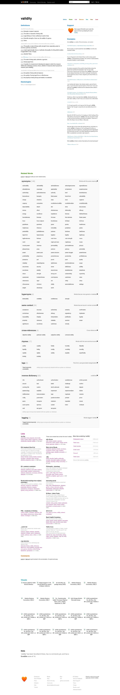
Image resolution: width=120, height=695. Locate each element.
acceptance (25, 309)
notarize (81, 394)
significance (26, 324)
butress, (54, 450)
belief (52, 383)
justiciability (25, 231)
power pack (40, 252)
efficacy (81, 210)
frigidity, (56, 458)
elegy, (54, 472)
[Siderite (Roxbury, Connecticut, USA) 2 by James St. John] (28, 599)
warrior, (32, 533)
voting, (52, 503)
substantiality (68, 273)
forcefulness (54, 221)
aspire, (53, 452)
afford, (51, 522)
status (32, 460)
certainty (67, 309)
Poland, (59, 504)
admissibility (40, 185)
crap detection (25, 541)
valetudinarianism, (56, 485)
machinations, (35, 485)
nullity (24, 397)
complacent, (49, 450)
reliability (25, 263)
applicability (54, 189)
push (66, 259)
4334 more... (58, 523)
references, (36, 546)
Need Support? (76, 680)
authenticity (25, 192)
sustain (53, 404)
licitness (39, 238)
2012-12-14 (49, 511)
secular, (65, 442)
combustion (62, 452)
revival (81, 401)
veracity (67, 324)
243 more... (35, 515)
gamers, (26, 549)
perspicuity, (32, 438)
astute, (54, 442)
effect (38, 210)
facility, (22, 439)
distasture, (63, 485)
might (38, 242)
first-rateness (68, 217)
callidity (34, 441)
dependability (26, 207)
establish (39, 390)
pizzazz (81, 245)
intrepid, (62, 442)
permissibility (54, 245)
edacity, (30, 439)
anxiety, (56, 520)
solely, (33, 458)
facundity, (52, 458)
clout (66, 200)
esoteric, (55, 441)
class (52, 200)
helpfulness (25, 228)
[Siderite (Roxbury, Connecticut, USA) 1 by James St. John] (44, 599)
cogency (25, 203)
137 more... (63, 444)
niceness (39, 245)
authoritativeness (41, 192)
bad (38, 383)
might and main (55, 242)
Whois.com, (24, 547)
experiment (54, 390)
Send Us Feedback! (77, 678)
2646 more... (39, 490)
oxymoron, (59, 441)
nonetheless (49, 514)
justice (81, 228)
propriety (25, 320)
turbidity (39, 356)
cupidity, (26, 439)
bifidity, (48, 458)
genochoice (30, 550)
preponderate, (49, 488)
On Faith (69, 102)
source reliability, (31, 547)
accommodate (49, 523)
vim (52, 280)
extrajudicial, (49, 506)
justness (53, 231)
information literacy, (25, 546)
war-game (53, 408)
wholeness (39, 288)
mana (80, 238)
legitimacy (81, 235)
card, (47, 504)
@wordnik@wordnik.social (53, 685)
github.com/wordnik (64, 680)
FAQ (35, 685)
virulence (39, 284)
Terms (74, 683)
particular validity (41, 335)
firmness (53, 217)
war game (39, 408)
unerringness (54, 277)
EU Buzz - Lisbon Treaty (53, 493)
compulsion (40, 203)
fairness (67, 214)
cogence (81, 200)
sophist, (27, 512)
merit (24, 242)
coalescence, (37, 533)
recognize (39, 401)
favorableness (26, 217)
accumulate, (34, 469)
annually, (58, 522)
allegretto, (61, 488)
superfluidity (82, 353)
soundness (25, 270)
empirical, (39, 457)
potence (53, 249)
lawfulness (82, 231)
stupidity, (48, 461)
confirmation (82, 309)
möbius (35, 535)
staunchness (54, 270)
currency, (31, 457)
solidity (81, 266)
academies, (28, 469)
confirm (81, 383)
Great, (55, 504)
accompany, (35, 473)
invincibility (53, 228)
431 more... (49, 453)
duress (24, 210)
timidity (24, 356)
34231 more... (56, 538)
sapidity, (58, 460)
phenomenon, (31, 514)
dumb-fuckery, (59, 535)
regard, (58, 476)
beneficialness (83, 192)
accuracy (39, 309)
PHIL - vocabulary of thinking (29, 511)
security (39, 266)
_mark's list (24, 527)
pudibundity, (61, 458)
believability (25, 298)
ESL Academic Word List (28, 447)
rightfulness (54, 263)
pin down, (54, 512)
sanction (67, 320)
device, (22, 457)
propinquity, (23, 438)
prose (61, 476)
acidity (24, 346)
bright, (40, 514)
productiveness (55, 256)
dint (52, 207)
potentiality (82, 249)
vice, (47, 512)
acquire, (52, 520)
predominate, (56, 488)
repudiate (67, 401)
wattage (81, 284)
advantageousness (70, 185)
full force (81, 221)
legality (67, 235)
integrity (39, 317)
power (24, 252)
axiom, (31, 535)
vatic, (47, 441)
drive (66, 207)
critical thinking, (36, 549)
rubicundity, (53, 460)
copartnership (49, 490)
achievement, (29, 473)
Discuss (81, 19)
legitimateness (26, 238)
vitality (52, 284)
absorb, (48, 522)
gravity (67, 224)
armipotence (68, 189)
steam (24, 273)
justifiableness (40, 231)
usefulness (68, 277)
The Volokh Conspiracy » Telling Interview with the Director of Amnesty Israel (82, 79)
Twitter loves (49, 527)
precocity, (29, 441)
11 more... (37, 550)
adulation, (61, 450)
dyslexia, (23, 490)
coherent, (63, 512)
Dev (61, 676)
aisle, (54, 522)
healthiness (82, 224)
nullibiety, (40, 439)
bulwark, (59, 449)
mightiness (68, 242)
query (24, 401)
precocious (31, 490)
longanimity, (35, 439)
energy (24, 214)
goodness (39, 224)
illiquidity (81, 346)
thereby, (35, 457)
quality (81, 259)
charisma (39, 200)
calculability (82, 196)
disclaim (67, 387)
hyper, (54, 535)
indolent (57, 444)
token (66, 404)
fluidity (52, 346)
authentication (54, 380)
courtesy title (26, 387)
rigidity (38, 353)
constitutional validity (56, 203)
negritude (67, 394)
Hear (91, 19)
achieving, (40, 473)
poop (38, 249)
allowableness (26, 189)
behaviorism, (24, 550)
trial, (41, 512)
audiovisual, (64, 503)
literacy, (37, 514)
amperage (39, 189)
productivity (68, 256)
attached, (23, 460)
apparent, (60, 520)
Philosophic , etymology (53, 466)
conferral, (48, 503)
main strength (68, 238)
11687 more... (58, 490)
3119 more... (30, 474)
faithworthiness (83, 214)
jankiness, (27, 535)
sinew (52, 266)
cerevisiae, (37, 531)
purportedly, (24, 487)
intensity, (26, 457)
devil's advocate (55, 387)
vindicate (81, 404)
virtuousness (26, 284)
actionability (26, 185)
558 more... (39, 460)
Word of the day (41, 2)
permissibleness (69, 245)
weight (24, 288)
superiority (82, 273)
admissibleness (55, 185)
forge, (57, 450)
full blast (67, 221)
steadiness (82, 270)
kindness (67, 231)
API (61, 678)
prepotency (40, 256)
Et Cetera (75, 676)
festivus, (51, 441)
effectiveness (54, 210)
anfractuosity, (24, 441)
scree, (50, 485)
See (87, 19)
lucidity (52, 349)
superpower (26, 277)
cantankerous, (24, 489)
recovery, (37, 458)
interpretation (54, 317)
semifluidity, (63, 460)
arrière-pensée (83, 380)
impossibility (26, 317)
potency (67, 249)
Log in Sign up (95, 2)
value (80, 277)
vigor (38, 280)
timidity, (58, 461)
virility (66, 280)
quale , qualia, (49, 472)
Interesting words (51, 480)
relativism (53, 401)
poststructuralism (55, 397)
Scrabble (24, 656)
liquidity (24, 349)
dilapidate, (48, 476)
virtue (80, 280)
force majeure (40, 221)
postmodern (40, 397)
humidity (67, 346)
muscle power (26, 245)
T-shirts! (36, 687)
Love (96, 19)
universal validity (69, 335)
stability (39, 270)
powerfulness (82, 252)
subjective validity (55, 335)
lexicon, (61, 472)
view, (22, 514)
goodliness (25, 224)
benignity (39, 196)
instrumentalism (41, 394)
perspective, (28, 460)
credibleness (54, 298)
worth (52, 288)
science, (23, 515)
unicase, (52, 487)
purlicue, (61, 474)
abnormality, (38, 438)
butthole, (48, 535)
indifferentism (26, 394)
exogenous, (29, 485)
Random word (51, 2)
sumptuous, (29, 487)
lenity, (27, 438)
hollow (81, 390)
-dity (47, 457)
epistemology (26, 390)
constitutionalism (69, 203)
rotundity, (48, 460)
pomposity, (37, 547)
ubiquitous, (23, 533)
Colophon (36, 683)
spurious (39, 404)
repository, (54, 449)
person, (56, 503)
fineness (39, 217)
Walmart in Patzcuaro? (72, 144)
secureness (25, 266)
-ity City (23, 436)
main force (53, 238)
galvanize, (52, 444)
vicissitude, (49, 449)
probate (67, 397)
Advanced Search (77, 689)
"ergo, (60, 536)
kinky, (65, 536)
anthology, (48, 452)
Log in (22, 176)
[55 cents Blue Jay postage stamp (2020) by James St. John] (60, 583)
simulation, (23, 458)
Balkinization (70, 112)
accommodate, (24, 471)
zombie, (23, 535)
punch (52, 259)
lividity (38, 349)
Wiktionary (25, 57)
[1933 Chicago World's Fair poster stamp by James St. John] (75, 599)
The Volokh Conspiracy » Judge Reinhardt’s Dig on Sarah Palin (80, 45)
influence (39, 228)
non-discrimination (56, 506)
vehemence (26, 280)
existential (48, 538)
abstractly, (23, 469)
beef (66, 192)
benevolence (26, 196)
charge (24, 200)
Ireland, (60, 503)
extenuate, (57, 487)
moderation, (32, 512)
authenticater (40, 380)
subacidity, (53, 461)
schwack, (28, 533)
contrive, (57, 474)
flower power (82, 217)
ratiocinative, (37, 489)
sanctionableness (69, 263)
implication (82, 313)
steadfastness (68, 270)
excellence (39, 214)
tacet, (57, 472)
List (76, 19)
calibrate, (57, 452)
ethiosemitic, (49, 442)
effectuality (68, 210)
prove (80, 397)
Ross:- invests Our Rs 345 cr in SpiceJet (75, 123)
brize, (47, 485)
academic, (30, 471)
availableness (68, 380)
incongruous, (31, 489)
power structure (55, 252)
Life (23, 380)
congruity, (34, 487)
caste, (53, 474)
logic (52, 394)
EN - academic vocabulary (28, 466)
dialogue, (25, 514)
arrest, (62, 522)
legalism (53, 235)
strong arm (54, 273)
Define (65, 19)
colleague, (56, 536)
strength (39, 273)
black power (54, 196)
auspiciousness (83, 189)
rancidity (81, 349)
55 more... (40, 441)
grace (52, 224)
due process (82, 207)
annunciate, (49, 474)
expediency (68, 313)
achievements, (36, 471)
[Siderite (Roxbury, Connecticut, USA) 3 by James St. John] (75, 583)
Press (35, 680)
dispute (81, 387)
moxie (80, 242)
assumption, (65, 520)
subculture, (30, 549)
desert (38, 207)
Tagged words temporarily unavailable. (29, 423)
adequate (23, 474)
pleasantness (26, 249)
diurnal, (48, 444)
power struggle (69, 252)
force (24, 221)
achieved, (23, 473)
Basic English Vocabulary (53, 517)
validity (76, 32)
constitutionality (83, 203)
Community (33, 2)
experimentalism (69, 390)
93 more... (48, 463)
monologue (27, 515)
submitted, (28, 458)
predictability (26, 256)
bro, (63, 536)
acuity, (26, 490)
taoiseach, (51, 504)
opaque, (28, 531)
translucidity (62, 461)
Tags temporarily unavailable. (27, 368)
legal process (40, 235)
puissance (25, 259)
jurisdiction (68, 228)
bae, (52, 535)
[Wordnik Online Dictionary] (24, 2)
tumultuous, (63, 449)
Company (37, 676)
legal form (25, 235)
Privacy (74, 685)
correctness (26, 313)
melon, (48, 536)
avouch (24, 383)
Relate (70, 19)
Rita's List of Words (51, 447)
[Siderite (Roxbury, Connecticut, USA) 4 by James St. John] (91, 583)
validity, (59, 512)
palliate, (61, 487)
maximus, (23, 531)
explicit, (58, 442)
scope (80, 263)
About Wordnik (37, 678)
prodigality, (54, 476)
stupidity (67, 353)
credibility (39, 298)
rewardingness (40, 263)
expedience (54, 214)
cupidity (39, 346)
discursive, (23, 485)
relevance (39, 320)
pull (38, 259)
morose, (52, 536)
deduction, (37, 512)
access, (48, 520)
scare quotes (26, 404)
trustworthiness (41, 277)
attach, (65, 522)
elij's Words (49, 439)
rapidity (24, 353)
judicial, (62, 504)
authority (53, 192)
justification (68, 317)
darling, (64, 535)
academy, (39, 469)
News (48, 676)
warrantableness (69, 284)
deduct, (50, 512)
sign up (27, 176)
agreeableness (83, 185)
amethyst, (32, 531)
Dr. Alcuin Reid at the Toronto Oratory (75, 53)
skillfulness (68, 266)
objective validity (27, 335)
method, (23, 512)
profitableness (83, 256)
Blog (48, 678)
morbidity (67, 349)
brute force (68, 196)
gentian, (48, 487)
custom (38, 387)
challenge (67, 383)
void (24, 408)
